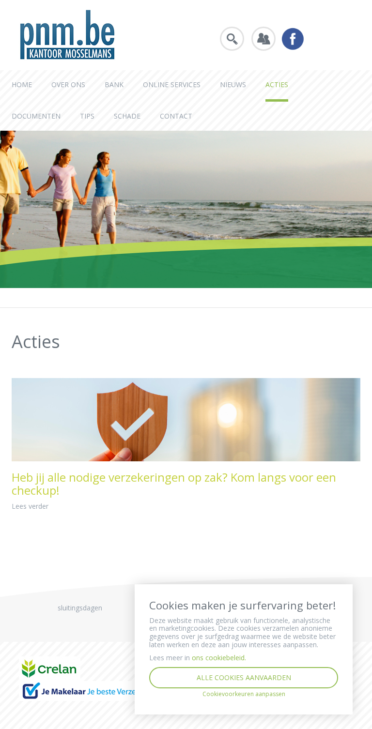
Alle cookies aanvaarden (244, 677)
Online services (172, 84)
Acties (276, 84)
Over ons (68, 84)
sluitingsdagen (80, 607)
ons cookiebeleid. (219, 657)
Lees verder (30, 506)
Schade (127, 116)
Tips (87, 116)
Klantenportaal (263, 39)
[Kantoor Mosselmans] (67, 34)
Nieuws (233, 84)
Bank (114, 84)
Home (22, 84)
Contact (176, 116)
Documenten (36, 116)
